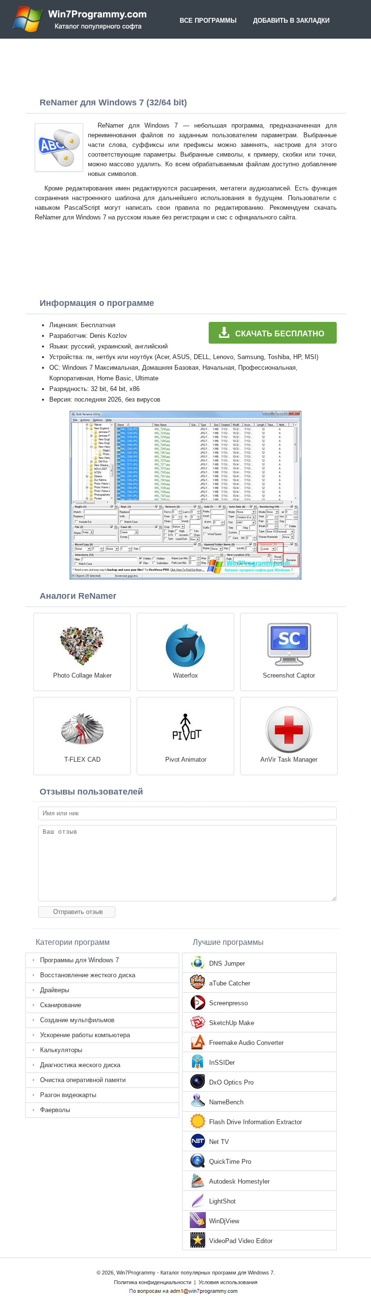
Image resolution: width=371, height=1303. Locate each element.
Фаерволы (55, 1110)
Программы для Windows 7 (79, 960)
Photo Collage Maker (82, 675)
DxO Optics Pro (231, 1082)
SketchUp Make (231, 1023)
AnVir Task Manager (288, 759)
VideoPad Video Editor (240, 1241)
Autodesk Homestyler (239, 1181)
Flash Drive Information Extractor (255, 1122)
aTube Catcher (229, 983)
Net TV (219, 1141)
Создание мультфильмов (77, 1020)
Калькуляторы (61, 1050)
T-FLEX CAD (82, 759)
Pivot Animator (185, 759)
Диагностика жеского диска (80, 1065)
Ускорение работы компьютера (85, 1035)
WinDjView (224, 1221)
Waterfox (185, 675)
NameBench (226, 1102)
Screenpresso (228, 1003)
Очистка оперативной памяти (83, 1080)
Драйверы (54, 990)
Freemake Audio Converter (246, 1042)
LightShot (222, 1201)
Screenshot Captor (289, 675)
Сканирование (60, 1005)
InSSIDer (222, 1062)
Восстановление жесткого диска (87, 975)
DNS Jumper (227, 963)
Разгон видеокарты (68, 1095)
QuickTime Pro (230, 1161)
